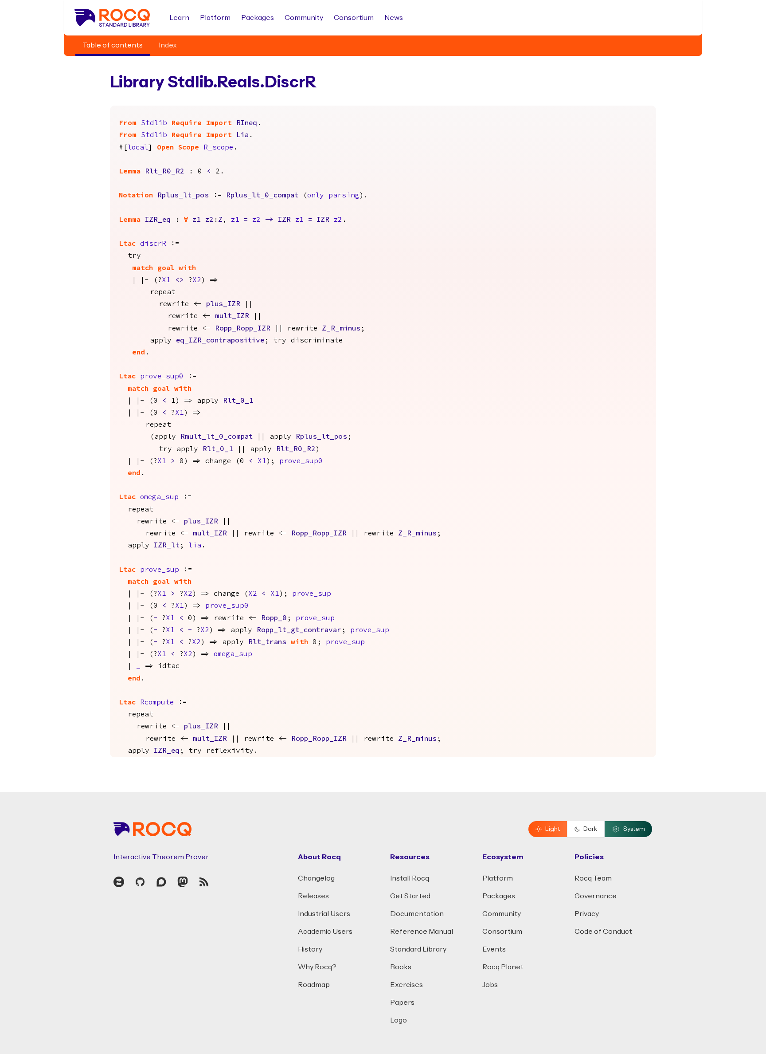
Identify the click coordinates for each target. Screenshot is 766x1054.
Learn (179, 17)
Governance (595, 896)
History (310, 949)
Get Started (410, 896)
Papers (402, 1002)
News (393, 17)
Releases (313, 896)
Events (494, 949)
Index (168, 45)
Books (400, 967)
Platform (215, 17)
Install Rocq (409, 878)
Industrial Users (324, 913)
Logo (398, 1020)
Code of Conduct (603, 931)
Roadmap (314, 984)
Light (552, 829)
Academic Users (325, 931)
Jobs (490, 984)
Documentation (417, 913)
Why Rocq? (317, 967)
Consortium (354, 17)
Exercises (406, 984)
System (634, 829)
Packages (257, 17)
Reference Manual (421, 931)
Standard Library (418, 949)
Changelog (316, 878)
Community (304, 17)
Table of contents (112, 45)
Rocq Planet (503, 967)
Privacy (586, 913)
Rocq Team (593, 878)
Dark (590, 829)
